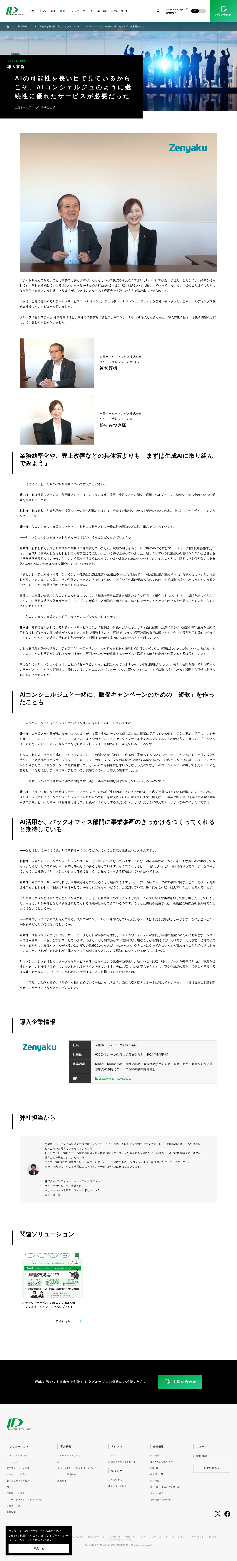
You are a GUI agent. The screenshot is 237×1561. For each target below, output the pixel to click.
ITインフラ (12, 1462)
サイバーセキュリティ (68, 1455)
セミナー (116, 1470)
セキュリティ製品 (16, 1474)
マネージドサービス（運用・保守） (25, 1499)
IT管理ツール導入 (16, 1493)
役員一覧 (154, 1481)
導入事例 (22, 26)
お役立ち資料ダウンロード (122, 1462)
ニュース (88, 11)
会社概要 (154, 1455)
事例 (62, 11)
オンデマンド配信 (117, 1486)
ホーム (7, 26)
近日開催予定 (115, 1479)
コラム (111, 1455)
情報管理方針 (94, 1537)
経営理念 (155, 1474)
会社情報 (102, 11)
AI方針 (128, 1537)
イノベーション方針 (148, 1537)
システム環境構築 (66, 1474)
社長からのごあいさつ (161, 1462)
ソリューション (38, 11)
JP (194, 11)
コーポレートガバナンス (163, 1487)
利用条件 (212, 1537)
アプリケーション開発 (18, 1468)
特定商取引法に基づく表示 (120, 1540)
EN (202, 11)
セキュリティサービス (18, 1481)
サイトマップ (197, 1537)
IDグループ (117, 11)
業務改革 (11, 1512)
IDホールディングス (176, 9)
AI (8, 1487)
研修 (53, 11)
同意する (39, 1548)
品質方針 (113, 1537)
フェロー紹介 (157, 1493)
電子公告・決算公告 (160, 1499)
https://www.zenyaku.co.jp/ (113, 1078)
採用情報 (170, 13)
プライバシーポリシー (176, 1537)
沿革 (153, 1468)
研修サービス (13, 1506)
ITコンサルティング (17, 1455)
